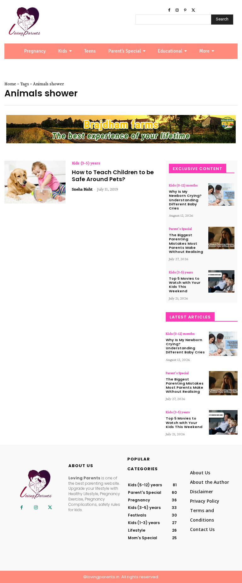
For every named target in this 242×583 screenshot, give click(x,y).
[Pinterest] (185, 10)
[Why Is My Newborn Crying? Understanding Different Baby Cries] (221, 194)
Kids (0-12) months (183, 185)
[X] (193, 10)
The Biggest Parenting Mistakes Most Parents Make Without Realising (186, 243)
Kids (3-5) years (86, 163)
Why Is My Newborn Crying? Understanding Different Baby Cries (185, 200)
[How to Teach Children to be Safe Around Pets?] (35, 182)
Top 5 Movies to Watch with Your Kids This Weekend (184, 285)
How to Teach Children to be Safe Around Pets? (113, 175)
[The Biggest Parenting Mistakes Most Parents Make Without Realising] (221, 238)
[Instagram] (177, 10)
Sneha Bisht (82, 188)
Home (10, 83)
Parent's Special (180, 229)
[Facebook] (169, 10)
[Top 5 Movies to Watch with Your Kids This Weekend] (221, 281)
